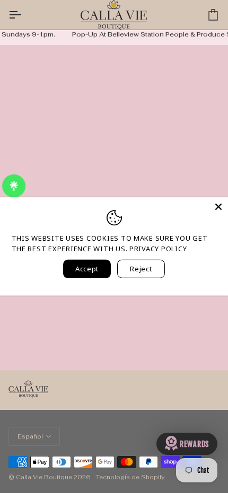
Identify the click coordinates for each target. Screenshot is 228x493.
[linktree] (13, 185)
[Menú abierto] (24, 15)
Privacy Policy (158, 248)
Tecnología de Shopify (130, 477)
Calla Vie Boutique (44, 477)
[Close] (218, 207)
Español (30, 436)
